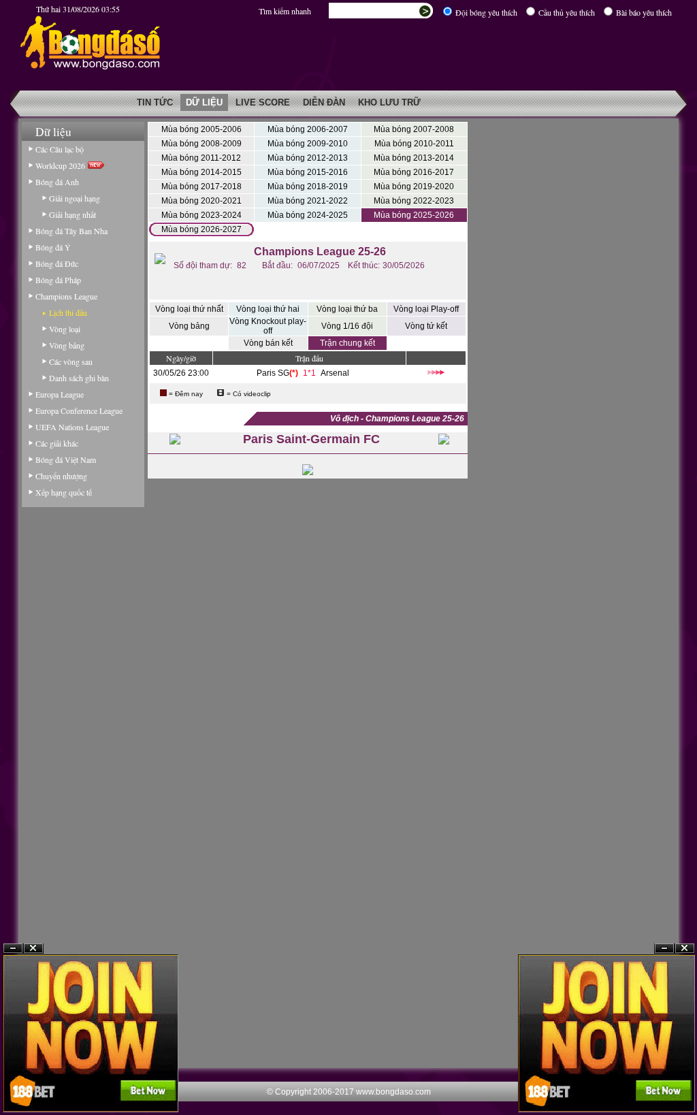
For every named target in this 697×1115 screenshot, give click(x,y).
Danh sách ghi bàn (79, 377)
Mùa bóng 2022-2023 (414, 201)
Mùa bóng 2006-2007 (308, 129)
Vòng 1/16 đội (347, 326)
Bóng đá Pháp (58, 279)
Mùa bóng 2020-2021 (201, 201)
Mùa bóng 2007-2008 (414, 129)
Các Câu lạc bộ (59, 149)
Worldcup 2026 (61, 165)
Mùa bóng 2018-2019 (308, 186)
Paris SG (273, 373)
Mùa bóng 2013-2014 (414, 158)
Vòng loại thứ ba (347, 309)
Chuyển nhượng (61, 475)
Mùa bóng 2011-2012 (201, 158)
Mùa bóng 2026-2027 (201, 229)
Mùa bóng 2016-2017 (414, 172)
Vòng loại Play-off (426, 309)
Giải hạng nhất (72, 214)
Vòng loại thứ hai (267, 309)
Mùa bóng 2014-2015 (201, 172)
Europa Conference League (79, 410)
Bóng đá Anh (57, 181)
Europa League (59, 394)
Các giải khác (56, 443)
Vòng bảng (66, 345)
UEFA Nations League (72, 426)
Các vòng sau (71, 361)
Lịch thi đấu (68, 312)
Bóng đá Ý (53, 247)
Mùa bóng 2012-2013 (308, 158)
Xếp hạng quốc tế (63, 492)
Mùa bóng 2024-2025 (308, 215)
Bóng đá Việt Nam (65, 459)
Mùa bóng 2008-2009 (201, 143)
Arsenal (335, 373)
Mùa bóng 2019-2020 (414, 186)
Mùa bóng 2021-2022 (308, 201)
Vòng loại (64, 328)
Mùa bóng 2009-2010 (308, 143)
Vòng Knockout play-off (267, 326)
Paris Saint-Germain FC (311, 439)
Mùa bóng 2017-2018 (201, 186)
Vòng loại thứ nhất (189, 309)
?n (664, 948)
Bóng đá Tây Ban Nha (71, 230)
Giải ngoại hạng (74, 198)
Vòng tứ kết (426, 326)
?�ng (685, 948)
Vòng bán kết (268, 343)
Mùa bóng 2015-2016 (308, 172)
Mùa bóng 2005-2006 (201, 129)
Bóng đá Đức (56, 263)
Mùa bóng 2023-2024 (201, 215)
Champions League (66, 296)
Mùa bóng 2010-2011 (414, 143)
